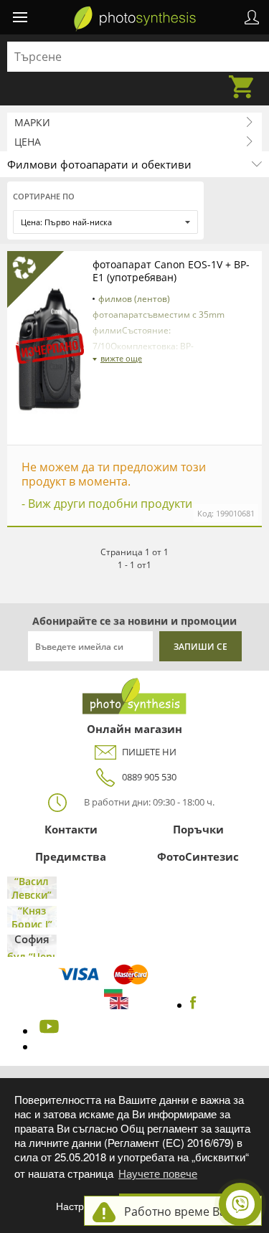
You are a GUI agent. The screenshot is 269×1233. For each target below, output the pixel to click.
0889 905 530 (149, 776)
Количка (245, 78)
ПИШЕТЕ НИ (149, 751)
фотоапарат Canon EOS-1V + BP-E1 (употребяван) (171, 271)
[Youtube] (47, 1031)
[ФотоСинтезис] (135, 19)
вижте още (121, 358)
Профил (252, 17)
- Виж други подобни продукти (107, 503)
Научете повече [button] (157, 1173)
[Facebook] (193, 1005)
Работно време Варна (185, 1211)
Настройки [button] (80, 1206)
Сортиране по (44, 196)
